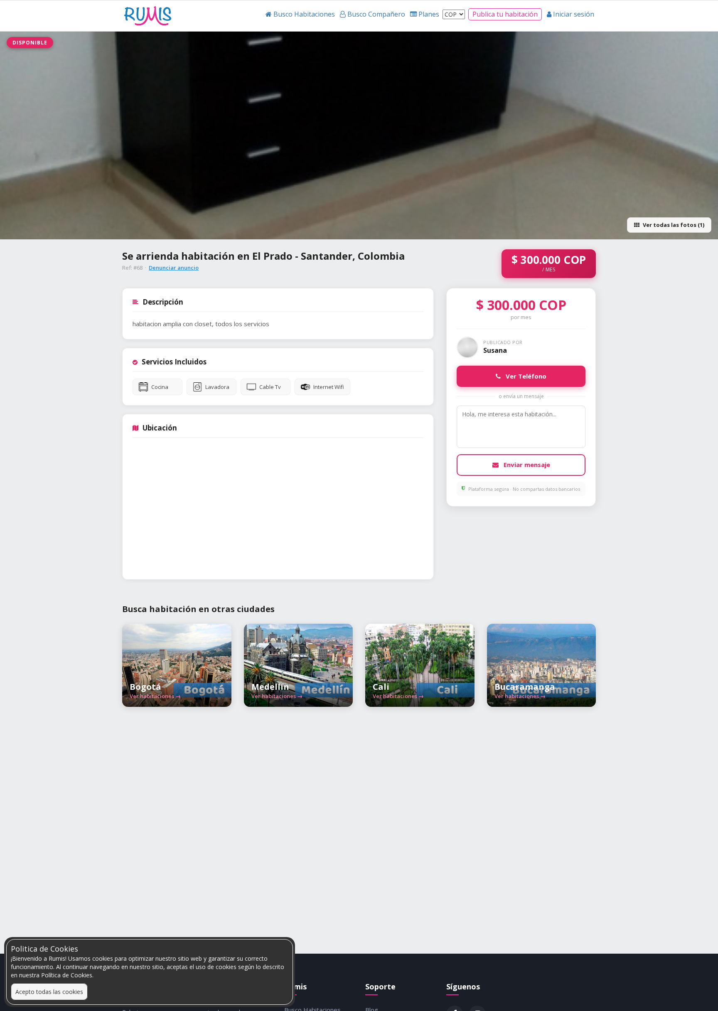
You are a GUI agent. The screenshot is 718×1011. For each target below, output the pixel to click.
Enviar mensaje (526, 464)
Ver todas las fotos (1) (673, 225)
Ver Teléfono (525, 376)
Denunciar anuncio (174, 267)
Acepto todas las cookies (49, 992)
